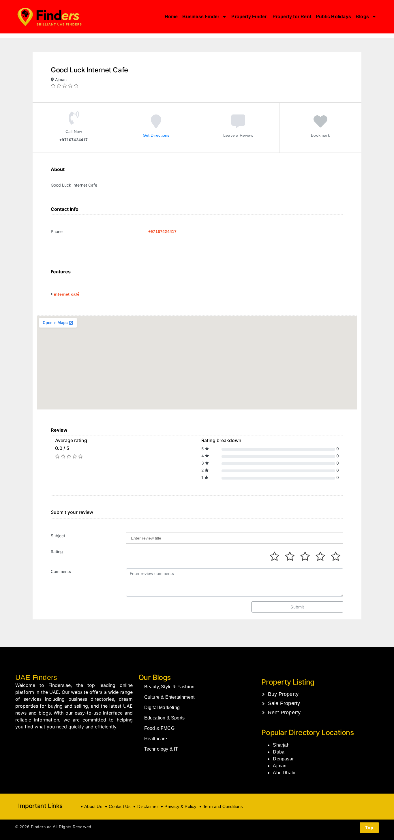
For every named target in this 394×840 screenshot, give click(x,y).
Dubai (279, 751)
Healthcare (155, 738)
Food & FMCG (159, 728)
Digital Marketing (162, 707)
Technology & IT (161, 749)
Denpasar (283, 758)
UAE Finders (36, 677)
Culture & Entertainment (169, 697)
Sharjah (281, 745)
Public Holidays (333, 16)
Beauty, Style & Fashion (169, 686)
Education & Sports (164, 717)
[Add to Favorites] (320, 125)
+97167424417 (162, 231)
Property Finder (249, 16)
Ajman (279, 765)
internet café (67, 294)
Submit (297, 606)
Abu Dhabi (284, 772)
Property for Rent (292, 16)
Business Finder (200, 16)
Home (171, 16)
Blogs (362, 16)
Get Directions (156, 135)
